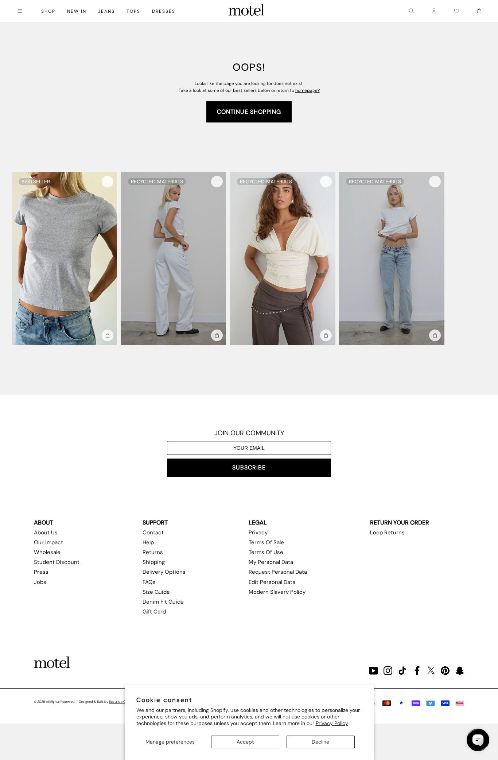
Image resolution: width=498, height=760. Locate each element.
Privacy (258, 532)
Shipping (154, 562)
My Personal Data (271, 562)
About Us (46, 532)
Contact (153, 532)
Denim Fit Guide (163, 601)
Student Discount (56, 562)
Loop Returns (387, 532)
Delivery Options (164, 572)
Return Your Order (399, 522)
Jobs (40, 582)
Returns (153, 552)
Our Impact (48, 542)
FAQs (149, 582)
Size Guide (156, 592)
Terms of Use (266, 552)
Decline (320, 741)
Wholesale (47, 552)
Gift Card (154, 611)
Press (41, 572)
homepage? (307, 90)
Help (148, 542)
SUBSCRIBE (249, 467)
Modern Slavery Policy (277, 592)
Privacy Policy (332, 723)
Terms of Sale (266, 542)
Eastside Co (118, 701)
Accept (245, 741)
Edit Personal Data (272, 582)
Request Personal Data (278, 572)
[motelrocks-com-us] (246, 11)
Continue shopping (249, 112)
